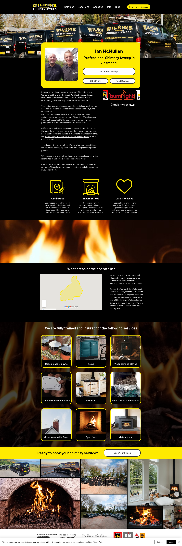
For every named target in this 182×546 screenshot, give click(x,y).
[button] (83, 6)
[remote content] (71, 292)
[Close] (179, 542)
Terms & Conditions (43, 537)
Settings (160, 542)
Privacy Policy (97, 542)
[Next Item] (176, 494)
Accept (171, 542)
